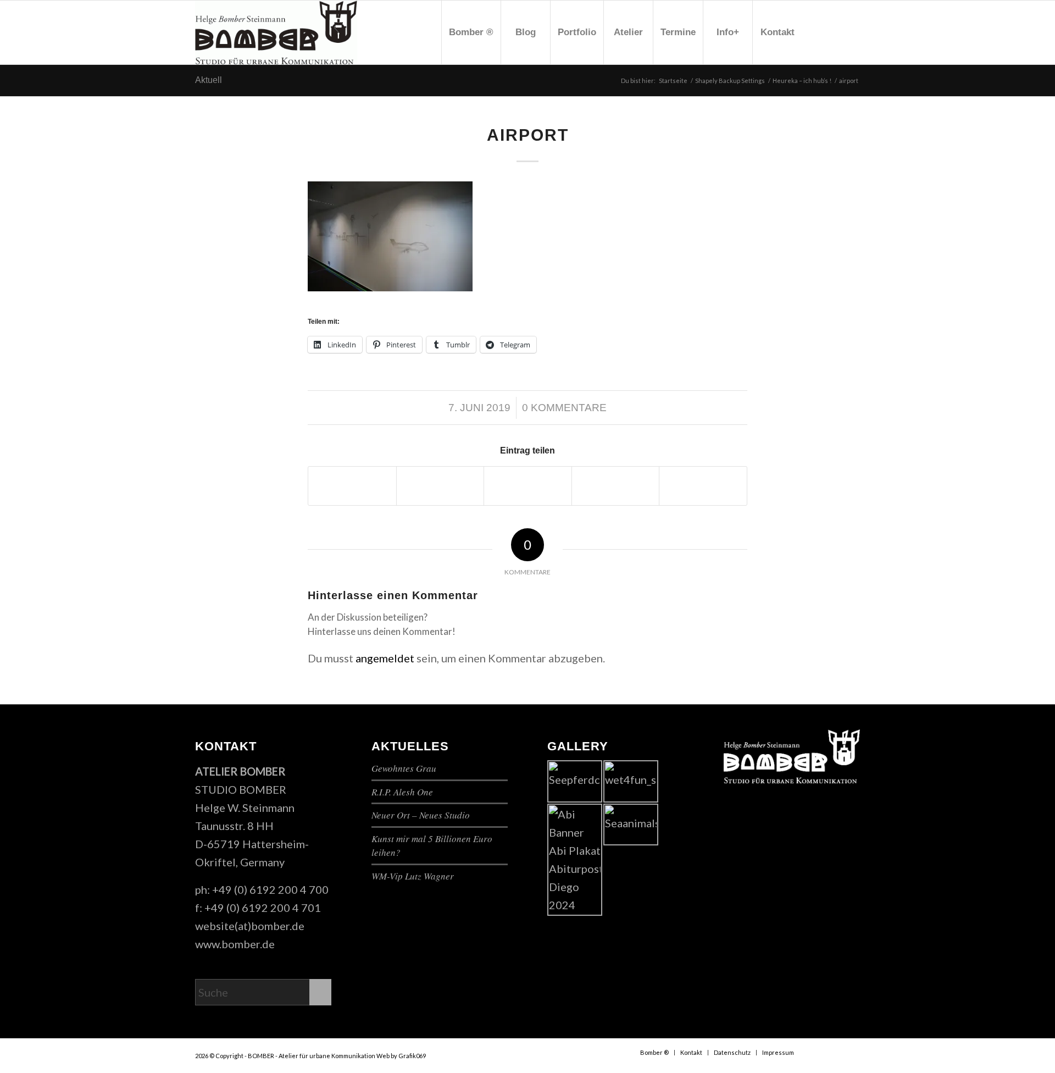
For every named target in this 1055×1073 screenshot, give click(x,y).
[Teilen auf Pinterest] (615, 486)
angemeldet (385, 658)
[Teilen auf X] (440, 486)
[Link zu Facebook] (818, 32)
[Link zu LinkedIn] (851, 32)
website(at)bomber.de (249, 925)
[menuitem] (471, 32)
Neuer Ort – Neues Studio (420, 815)
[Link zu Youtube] (835, 32)
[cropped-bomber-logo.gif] (276, 32)
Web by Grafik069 (401, 1055)
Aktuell (208, 80)
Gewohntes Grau (403, 768)
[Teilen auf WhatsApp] (527, 486)
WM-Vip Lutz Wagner (412, 876)
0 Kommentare (564, 407)
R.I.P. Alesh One (402, 792)
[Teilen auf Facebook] (352, 486)
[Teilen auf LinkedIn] (703, 486)
